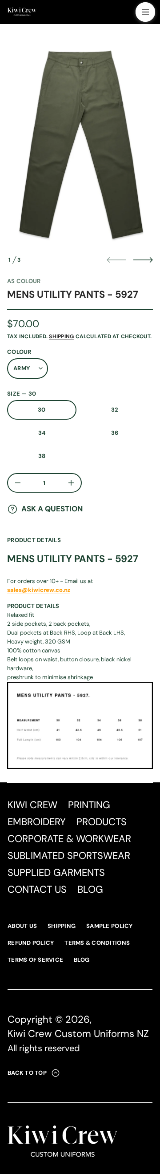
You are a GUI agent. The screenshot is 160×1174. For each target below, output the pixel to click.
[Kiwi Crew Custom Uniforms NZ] (22, 12)
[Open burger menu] (145, 12)
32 (115, 409)
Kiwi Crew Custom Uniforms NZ (78, 1033)
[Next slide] (143, 260)
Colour (19, 352)
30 (42, 409)
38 (42, 456)
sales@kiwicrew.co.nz (38, 590)
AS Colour (23, 281)
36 (115, 433)
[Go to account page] (125, 14)
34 (42, 433)
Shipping (61, 336)
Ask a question (52, 509)
